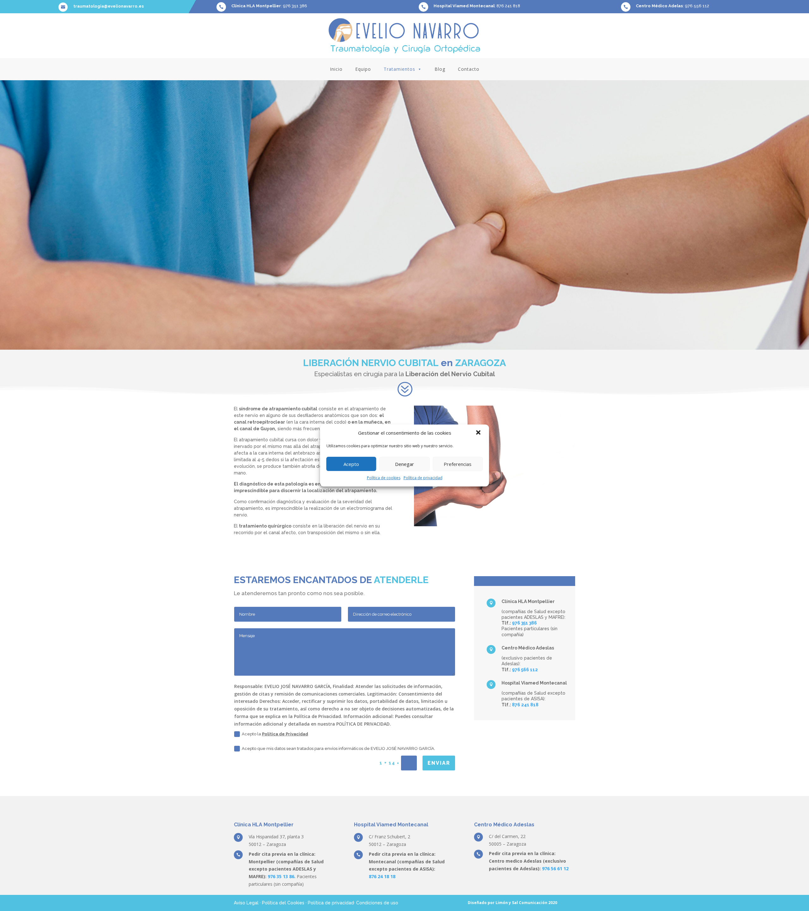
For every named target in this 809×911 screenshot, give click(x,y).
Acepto (351, 464)
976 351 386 (295, 5)
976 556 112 (697, 5)
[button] (479, 433)
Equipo (363, 69)
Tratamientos (399, 69)
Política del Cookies (283, 902)
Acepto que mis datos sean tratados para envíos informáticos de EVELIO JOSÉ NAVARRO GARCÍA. (338, 748)
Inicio (336, 69)
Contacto (468, 69)
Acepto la (275, 734)
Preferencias (457, 464)
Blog (440, 69)
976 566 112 (525, 669)
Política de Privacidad (285, 734)
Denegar (404, 464)
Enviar (439, 763)
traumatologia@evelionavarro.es (108, 6)
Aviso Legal (246, 902)
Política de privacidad (423, 477)
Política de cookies (383, 477)
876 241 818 (508, 5)
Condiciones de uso (377, 902)
